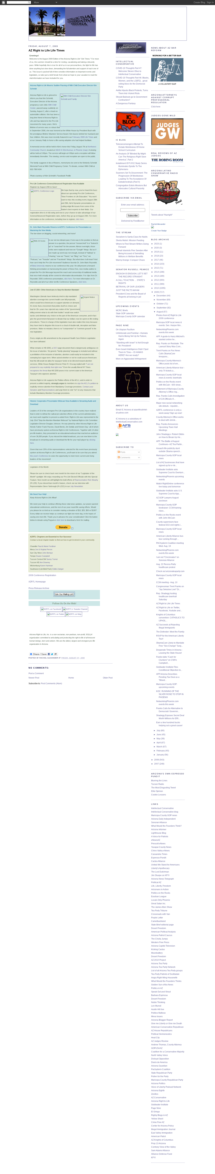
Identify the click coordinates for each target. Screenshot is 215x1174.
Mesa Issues (157, 1016)
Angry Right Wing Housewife (164, 977)
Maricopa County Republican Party (167, 1080)
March (160, 746)
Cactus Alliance (158, 861)
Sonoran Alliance (159, 822)
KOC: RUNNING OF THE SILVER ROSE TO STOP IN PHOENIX (170, 694)
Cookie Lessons (158, 795)
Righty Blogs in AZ (159, 1115)
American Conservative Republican (167, 1027)
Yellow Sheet (157, 1119)
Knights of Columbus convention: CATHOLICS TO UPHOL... (170, 617)
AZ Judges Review (159, 1041)
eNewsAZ (155, 840)
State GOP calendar (125, 313)
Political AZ (156, 882)
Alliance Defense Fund (161, 1154)
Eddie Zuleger (58, 569)
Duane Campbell (43, 556)
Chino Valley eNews (160, 850)
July (159, 730)
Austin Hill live (157, 1009)
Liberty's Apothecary (160, 868)
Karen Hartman (46, 566)
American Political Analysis (163, 932)
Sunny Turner (52, 559)
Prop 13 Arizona (158, 1143)
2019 (156, 252)
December (162, 295)
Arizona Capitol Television (163, 946)
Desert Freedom (158, 928)
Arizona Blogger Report (162, 1020)
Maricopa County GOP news (164, 815)
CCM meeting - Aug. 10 (166, 582)
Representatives (48, 390)
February (161, 751)
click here (80, 219)
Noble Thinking (158, 1002)
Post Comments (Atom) (51, 683)
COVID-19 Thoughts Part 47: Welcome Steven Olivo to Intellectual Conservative (129, 71)
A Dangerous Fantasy (126, 103)
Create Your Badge (159, 231)
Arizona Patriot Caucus (161, 935)
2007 (156, 764)
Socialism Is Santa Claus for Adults (131, 237)
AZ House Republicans (161, 1030)
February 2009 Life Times (82, 137)
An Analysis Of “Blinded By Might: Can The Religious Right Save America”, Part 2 (131, 157)
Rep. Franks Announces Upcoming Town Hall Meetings (167, 427)
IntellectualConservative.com (129, 422)
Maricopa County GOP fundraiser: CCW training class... (168, 508)
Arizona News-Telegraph (162, 879)
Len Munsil (156, 1006)
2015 (156, 268)
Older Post (108, 678)
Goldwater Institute (159, 1104)
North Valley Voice (159, 1055)
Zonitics (154, 1094)
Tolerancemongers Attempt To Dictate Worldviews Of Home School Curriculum (130, 147)
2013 (156, 276)
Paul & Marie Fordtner (47, 546)
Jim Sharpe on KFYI (160, 875)
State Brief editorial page (162, 925)
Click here (155, 106)
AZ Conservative (158, 1097)
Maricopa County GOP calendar (130, 316)
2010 (156, 288)
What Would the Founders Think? (166, 826)
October (160, 304)
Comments (125, 457)
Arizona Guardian (159, 1066)
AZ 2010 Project (158, 960)
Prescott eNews (158, 843)
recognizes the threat (38, 371)
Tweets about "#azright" (162, 215)
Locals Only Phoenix (160, 900)
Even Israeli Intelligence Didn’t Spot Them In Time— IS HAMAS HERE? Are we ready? (132, 352)
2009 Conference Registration (42, 575)
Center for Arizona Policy (162, 1126)
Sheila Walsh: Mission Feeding (130, 240)
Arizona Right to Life (160, 1101)
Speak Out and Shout (161, 992)
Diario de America (159, 1062)
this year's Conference (39, 456)
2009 (156, 292)
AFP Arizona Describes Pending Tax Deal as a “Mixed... (167, 677)
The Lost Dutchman (160, 872)
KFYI (153, 1157)
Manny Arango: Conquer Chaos (130, 260)
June (159, 734)
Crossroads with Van (160, 914)
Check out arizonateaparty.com (170, 571)
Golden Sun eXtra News (162, 985)
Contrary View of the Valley (163, 1147)
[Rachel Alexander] (152, 227)
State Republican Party (161, 1073)
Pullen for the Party (159, 1076)
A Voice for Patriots (159, 836)
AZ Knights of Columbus (162, 1140)
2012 (156, 280)
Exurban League (158, 896)
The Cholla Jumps (159, 939)
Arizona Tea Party (159, 963)
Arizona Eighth (158, 1090)
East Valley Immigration (162, 1133)
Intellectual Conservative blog (164, 812)
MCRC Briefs (122, 310)
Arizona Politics (158, 1083)
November (162, 299)
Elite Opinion (157, 791)
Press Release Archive (39, 588)
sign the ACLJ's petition (86, 383)
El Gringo (155, 1112)
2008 (156, 760)
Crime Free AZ (157, 1122)
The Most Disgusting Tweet (163, 787)
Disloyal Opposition (160, 1059)
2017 (156, 260)
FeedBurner (138, 221)
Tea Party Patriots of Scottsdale (165, 974)
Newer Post (34, 678)
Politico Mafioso (158, 1013)
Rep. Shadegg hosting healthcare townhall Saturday (166, 596)
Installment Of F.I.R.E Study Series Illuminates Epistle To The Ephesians (131, 166)
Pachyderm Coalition (160, 1069)
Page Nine (156, 1108)
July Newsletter (76, 486)
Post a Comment (36, 673)
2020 (156, 248)
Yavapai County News (161, 847)
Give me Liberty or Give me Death (166, 1023)
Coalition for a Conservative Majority (167, 1052)
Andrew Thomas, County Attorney (166, 1044)
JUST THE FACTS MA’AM (127, 290)
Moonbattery (157, 953)
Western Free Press (160, 942)
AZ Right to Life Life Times (168, 603)
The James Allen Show (161, 907)
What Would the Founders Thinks (166, 981)
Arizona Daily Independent (163, 819)
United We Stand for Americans (165, 865)
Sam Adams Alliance (160, 1150)
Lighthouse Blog (158, 833)
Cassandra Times (159, 854)
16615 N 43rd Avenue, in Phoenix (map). (71, 150)
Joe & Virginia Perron (43, 549)
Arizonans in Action (160, 889)
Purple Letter (157, 917)
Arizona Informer (158, 829)
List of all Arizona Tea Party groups (167, 970)
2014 (156, 272)
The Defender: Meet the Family (170, 632)
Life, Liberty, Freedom (161, 886)
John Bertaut (47, 553)
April (159, 742)
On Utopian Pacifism (125, 329)
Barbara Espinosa (159, 995)
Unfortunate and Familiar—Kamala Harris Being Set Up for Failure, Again (132, 336)
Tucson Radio (157, 784)
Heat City (155, 1037)
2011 (156, 284)
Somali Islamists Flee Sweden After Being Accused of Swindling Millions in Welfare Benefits (132, 253)
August (160, 312)
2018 (156, 256)
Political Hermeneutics (161, 1034)
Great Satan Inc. (158, 903)
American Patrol (158, 1136)
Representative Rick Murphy (86, 480)
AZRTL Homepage (37, 582)
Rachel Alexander (158, 224)
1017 (55, 348)
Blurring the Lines (159, 780)
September (162, 308)
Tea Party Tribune (159, 910)
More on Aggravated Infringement (131, 359)
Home (71, 678)
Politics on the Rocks (160, 893)
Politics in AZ (157, 988)
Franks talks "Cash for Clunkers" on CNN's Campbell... (166, 660)
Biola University (38, 266)
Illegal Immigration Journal (163, 1129)
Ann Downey (45, 562)
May (159, 738)
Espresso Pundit (158, 858)
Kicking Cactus (158, 949)
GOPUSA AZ (156, 1048)
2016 (156, 264)
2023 (156, 244)
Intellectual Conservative (162, 808)
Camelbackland (158, 921)
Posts (122, 452)
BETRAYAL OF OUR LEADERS (130, 287)
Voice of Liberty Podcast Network (166, 1087)
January (160, 755)
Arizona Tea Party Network (163, 967)
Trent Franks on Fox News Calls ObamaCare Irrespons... (168, 353)
